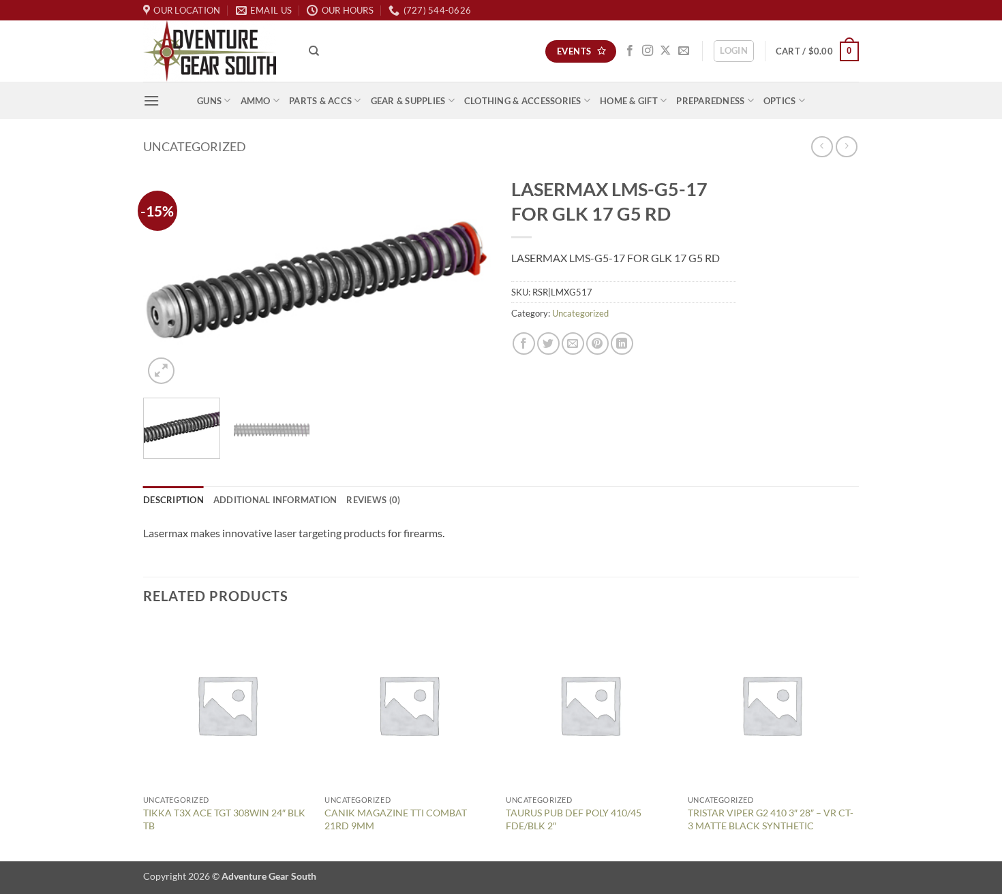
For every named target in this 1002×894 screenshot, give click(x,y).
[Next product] (821, 146)
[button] (734, 51)
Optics (779, 100)
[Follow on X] (665, 51)
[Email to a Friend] (573, 343)
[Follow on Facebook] (629, 51)
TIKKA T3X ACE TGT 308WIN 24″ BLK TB (224, 819)
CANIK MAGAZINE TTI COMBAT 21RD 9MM (395, 819)
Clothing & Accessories (522, 100)
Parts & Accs (320, 100)
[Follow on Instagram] (647, 51)
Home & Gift (629, 100)
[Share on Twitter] (548, 343)
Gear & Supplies (408, 100)
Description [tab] (173, 499)
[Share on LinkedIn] (622, 343)
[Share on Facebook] (524, 343)
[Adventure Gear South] (215, 51)
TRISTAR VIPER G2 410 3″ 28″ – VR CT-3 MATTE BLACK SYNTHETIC (770, 819)
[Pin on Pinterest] (597, 343)
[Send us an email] (683, 51)
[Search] (314, 51)
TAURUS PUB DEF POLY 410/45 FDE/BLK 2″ (573, 819)
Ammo (256, 100)
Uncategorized (194, 146)
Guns (209, 100)
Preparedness (710, 100)
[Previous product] (846, 146)
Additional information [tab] (275, 499)
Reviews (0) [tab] (373, 499)
